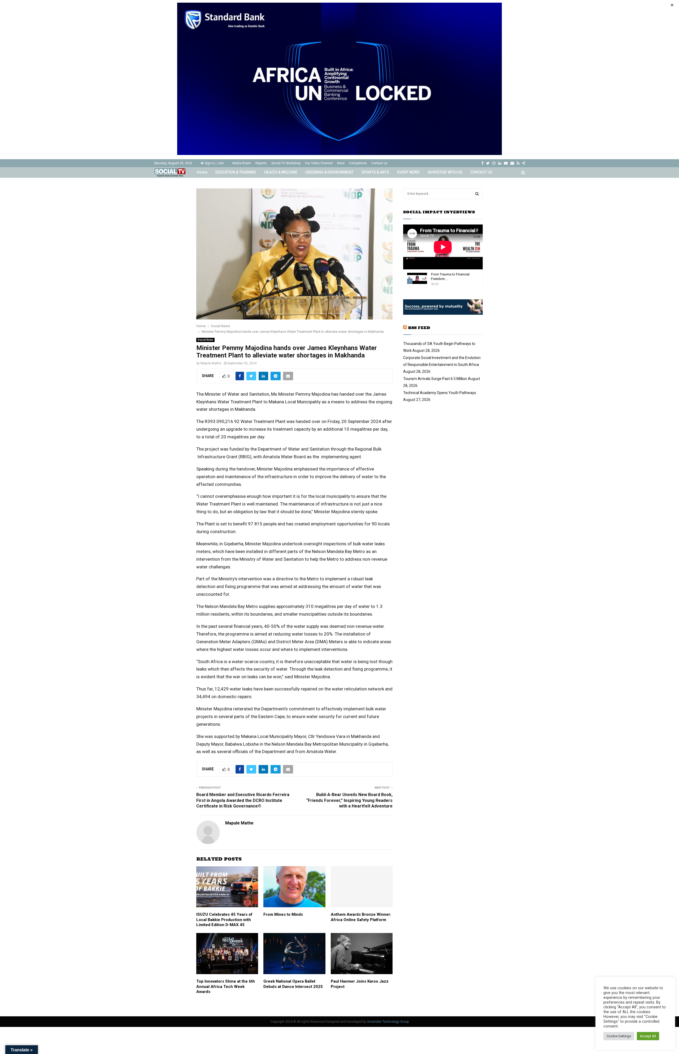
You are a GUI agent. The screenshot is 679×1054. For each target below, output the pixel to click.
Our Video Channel (319, 163)
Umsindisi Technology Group (388, 1021)
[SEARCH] (477, 193)
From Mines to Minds (283, 914)
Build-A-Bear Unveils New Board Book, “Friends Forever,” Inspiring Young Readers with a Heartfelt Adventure (349, 800)
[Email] (512, 163)
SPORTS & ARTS (375, 172)
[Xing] (523, 163)
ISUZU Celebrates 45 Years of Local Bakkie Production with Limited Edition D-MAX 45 (224, 919)
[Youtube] (506, 163)
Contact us (379, 163)
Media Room (241, 163)
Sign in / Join (214, 163)
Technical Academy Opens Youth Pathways (439, 393)
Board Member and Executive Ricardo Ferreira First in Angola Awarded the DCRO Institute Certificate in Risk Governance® (242, 800)
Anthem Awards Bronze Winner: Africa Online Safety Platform (361, 917)
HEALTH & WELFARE (280, 172)
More (341, 163)
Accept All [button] (648, 1036)
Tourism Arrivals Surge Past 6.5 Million (435, 379)
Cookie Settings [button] (619, 1036)
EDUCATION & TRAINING (235, 172)
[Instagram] (493, 163)
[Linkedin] (499, 163)
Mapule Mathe (211, 363)
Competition (358, 163)
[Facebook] (482, 163)
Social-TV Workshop (286, 163)
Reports (261, 163)
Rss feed (419, 327)
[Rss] (518, 163)
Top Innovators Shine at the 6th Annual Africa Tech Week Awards (225, 986)
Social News (205, 339)
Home (202, 172)
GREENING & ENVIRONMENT (329, 172)
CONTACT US (481, 172)
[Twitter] (488, 163)
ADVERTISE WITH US (445, 172)
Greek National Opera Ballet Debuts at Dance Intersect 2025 (293, 984)
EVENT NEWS (408, 172)
